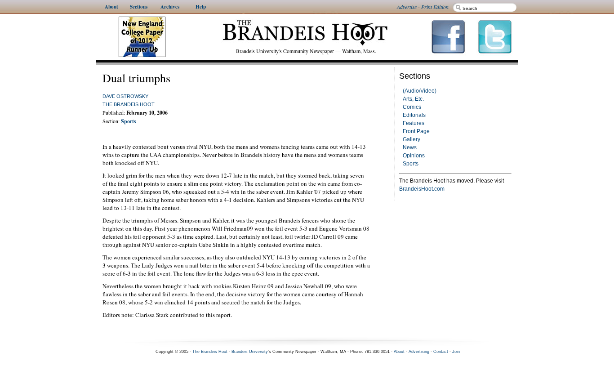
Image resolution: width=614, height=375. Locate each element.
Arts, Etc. (413, 99)
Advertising (419, 351)
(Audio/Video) (419, 91)
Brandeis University (249, 351)
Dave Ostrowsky (125, 96)
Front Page (416, 131)
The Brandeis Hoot (128, 104)
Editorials (414, 115)
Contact (440, 351)
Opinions (414, 155)
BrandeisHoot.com (422, 189)
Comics (412, 107)
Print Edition (435, 6)
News (410, 147)
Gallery (411, 139)
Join (456, 351)
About (399, 351)
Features (413, 123)
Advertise (407, 6)
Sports (410, 164)
